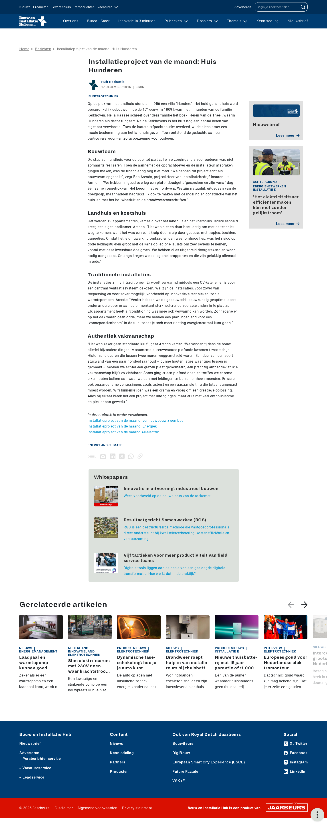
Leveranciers (61, 7)
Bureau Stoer (98, 21)
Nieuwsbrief (298, 21)
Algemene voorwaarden (97, 808)
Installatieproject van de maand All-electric (123, 432)
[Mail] (104, 456)
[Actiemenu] (317, 814)
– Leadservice (31, 777)
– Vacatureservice (35, 768)
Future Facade (185, 771)
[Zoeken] (303, 7)
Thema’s (234, 21)
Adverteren (242, 7)
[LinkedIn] (113, 456)
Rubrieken (173, 21)
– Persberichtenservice (40, 759)
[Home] (33, 21)
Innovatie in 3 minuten (136, 21)
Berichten (43, 49)
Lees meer (285, 135)
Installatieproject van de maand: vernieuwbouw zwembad (136, 420)
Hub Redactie (113, 82)
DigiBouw (181, 753)
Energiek (150, 426)
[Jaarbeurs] (287, 807)
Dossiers (205, 21)
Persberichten (84, 7)
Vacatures (105, 7)
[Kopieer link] (141, 456)
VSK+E (178, 781)
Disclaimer (64, 808)
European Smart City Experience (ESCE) (208, 762)
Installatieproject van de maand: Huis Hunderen (97, 49)
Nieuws (24, 7)
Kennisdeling (267, 21)
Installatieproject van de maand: (115, 426)
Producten (41, 7)
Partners (117, 762)
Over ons (70, 21)
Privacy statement (137, 808)
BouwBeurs (183, 743)
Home (24, 49)
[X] (122, 456)
